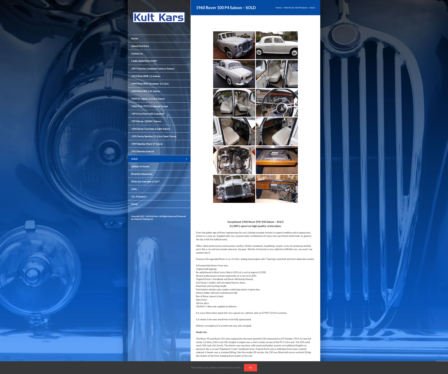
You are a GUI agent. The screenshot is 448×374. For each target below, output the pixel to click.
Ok (250, 367)
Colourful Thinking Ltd (143, 219)
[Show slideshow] (255, 209)
